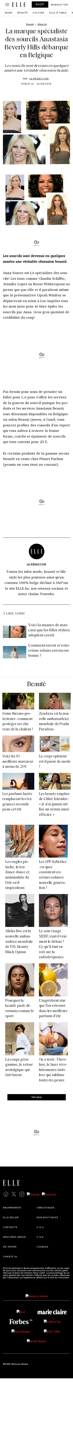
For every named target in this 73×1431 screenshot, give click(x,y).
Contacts (10, 1227)
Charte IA (10, 1256)
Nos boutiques (47, 1217)
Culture (38, 12)
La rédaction (39, 78)
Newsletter (59, 4)
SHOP (40, 4)
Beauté (23, 12)
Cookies (42, 1246)
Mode (9, 12)
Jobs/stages (46, 1207)
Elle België (11, 1217)
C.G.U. (41, 1227)
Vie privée (10, 1246)
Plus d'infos (9, 1279)
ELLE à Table (58, 12)
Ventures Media (14, 1237)
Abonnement (12, 1207)
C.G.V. (40, 1237)
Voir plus (36, 1097)
